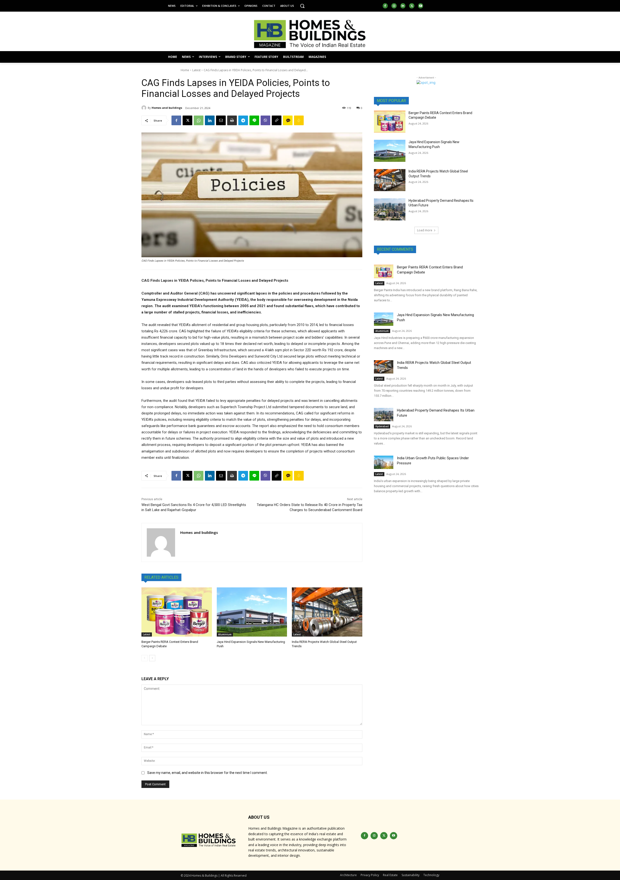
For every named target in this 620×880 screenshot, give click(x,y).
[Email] (221, 120)
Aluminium (225, 634)
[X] (411, 5)
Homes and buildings (167, 107)
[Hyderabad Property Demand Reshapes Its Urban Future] (389, 209)
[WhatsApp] (198, 120)
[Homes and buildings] (144, 107)
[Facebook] (385, 5)
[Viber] (265, 120)
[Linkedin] (403, 5)
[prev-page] (144, 658)
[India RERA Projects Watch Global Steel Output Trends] (327, 612)
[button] (302, 6)
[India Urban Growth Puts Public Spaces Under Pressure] (383, 462)
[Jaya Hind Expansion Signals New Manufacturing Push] (252, 612)
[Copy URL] (276, 120)
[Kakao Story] (288, 120)
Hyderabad (382, 426)
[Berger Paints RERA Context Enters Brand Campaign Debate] (176, 612)
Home (185, 70)
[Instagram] (394, 5)
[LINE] (254, 120)
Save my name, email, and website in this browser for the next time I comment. (207, 773)
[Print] (232, 120)
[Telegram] (243, 120)
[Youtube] (420, 5)
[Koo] (299, 120)
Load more (424, 230)
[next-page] (152, 658)
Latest (196, 70)
